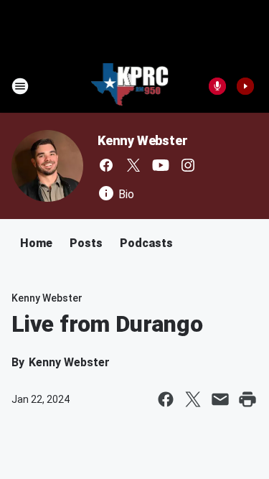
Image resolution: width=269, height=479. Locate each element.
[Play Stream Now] (245, 86)
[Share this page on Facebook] (166, 399)
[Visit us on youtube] (160, 165)
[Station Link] (130, 86)
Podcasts (146, 243)
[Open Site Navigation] (20, 86)
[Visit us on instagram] (188, 165)
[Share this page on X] (193, 399)
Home (36, 243)
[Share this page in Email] (220, 399)
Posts (86, 243)
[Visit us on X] (133, 165)
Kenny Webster (142, 140)
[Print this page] (247, 399)
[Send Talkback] (217, 86)
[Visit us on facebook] (106, 165)
